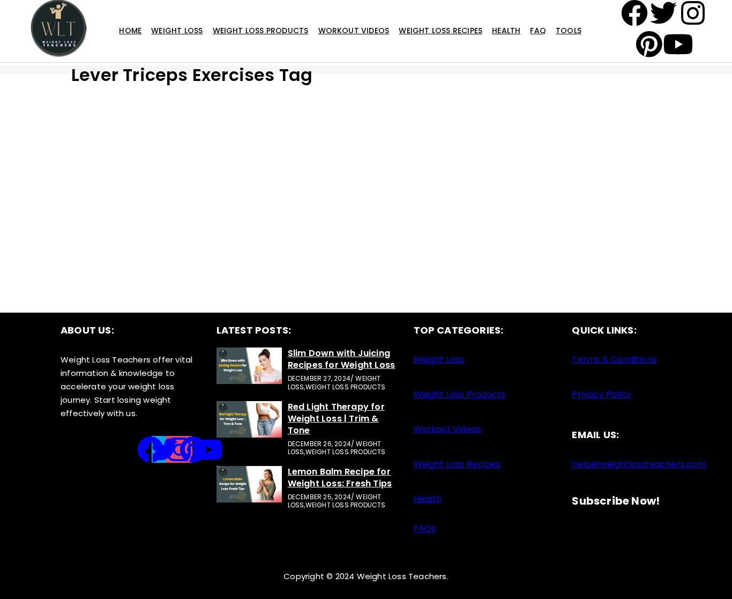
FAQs (425, 528)
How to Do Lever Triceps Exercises (558, 201)
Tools (568, 30)
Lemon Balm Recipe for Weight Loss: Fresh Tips (340, 477)
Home (130, 30)
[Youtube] (207, 449)
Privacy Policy (601, 394)
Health (506, 30)
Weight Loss (177, 30)
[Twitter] (165, 449)
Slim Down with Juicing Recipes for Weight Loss (341, 359)
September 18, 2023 (108, 186)
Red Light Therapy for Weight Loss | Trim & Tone (336, 419)
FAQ (538, 30)
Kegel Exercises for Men (330, 201)
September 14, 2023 (512, 186)
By (106, 229)
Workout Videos (354, 30)
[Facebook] (150, 449)
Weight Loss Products (261, 30)
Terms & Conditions (614, 359)
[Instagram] (179, 449)
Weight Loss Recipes (440, 30)
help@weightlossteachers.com (639, 464)
